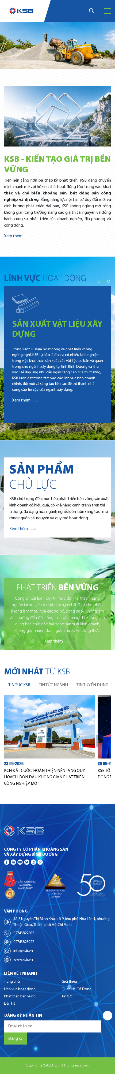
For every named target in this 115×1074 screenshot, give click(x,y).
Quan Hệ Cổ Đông (76, 989)
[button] (94, 64)
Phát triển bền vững (20, 996)
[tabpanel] (57, 741)
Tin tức (67, 996)
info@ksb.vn (23, 951)
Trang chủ (12, 982)
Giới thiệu (69, 982)
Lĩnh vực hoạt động (20, 989)
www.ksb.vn (23, 960)
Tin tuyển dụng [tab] (92, 685)
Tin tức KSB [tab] (19, 685)
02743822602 (23, 933)
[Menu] (107, 11)
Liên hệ (9, 1004)
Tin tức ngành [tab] (53, 685)
